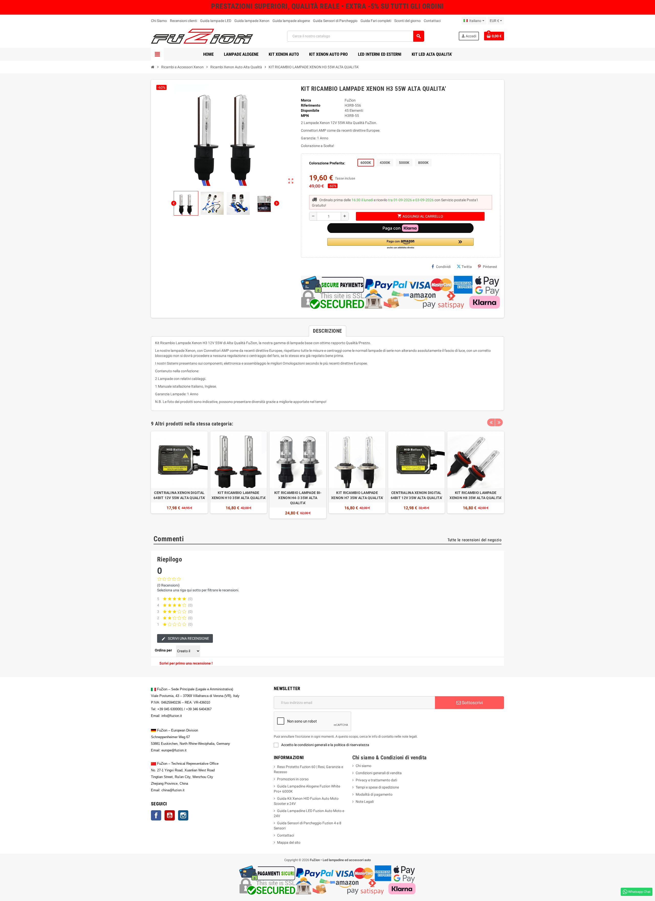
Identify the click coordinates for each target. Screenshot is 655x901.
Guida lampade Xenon (251, 21)
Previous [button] (491, 422)
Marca (306, 100)
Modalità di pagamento (374, 794)
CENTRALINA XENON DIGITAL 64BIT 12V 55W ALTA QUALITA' (179, 495)
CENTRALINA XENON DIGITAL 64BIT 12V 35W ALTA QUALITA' (416, 495)
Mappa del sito (288, 842)
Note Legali (365, 801)
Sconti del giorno (407, 21)
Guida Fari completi (376, 21)
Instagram (183, 815)
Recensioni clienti (183, 21)
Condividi (443, 267)
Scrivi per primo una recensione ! (186, 663)
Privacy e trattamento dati (376, 780)
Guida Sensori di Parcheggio (335, 21)
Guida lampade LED (215, 21)
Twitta (467, 267)
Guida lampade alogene (291, 21)
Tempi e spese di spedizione (377, 787)
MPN (305, 116)
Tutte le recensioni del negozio (474, 539)
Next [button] (499, 422)
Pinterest (490, 267)
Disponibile (310, 110)
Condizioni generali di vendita (379, 773)
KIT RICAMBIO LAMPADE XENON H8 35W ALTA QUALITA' (475, 495)
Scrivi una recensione (188, 638)
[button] (400, 244)
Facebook (156, 815)
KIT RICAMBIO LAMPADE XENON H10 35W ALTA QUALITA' (239, 495)
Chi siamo (363, 766)
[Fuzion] (202, 36)
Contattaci (432, 21)
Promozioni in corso (293, 779)
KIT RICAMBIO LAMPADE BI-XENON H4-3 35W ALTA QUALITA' (298, 498)
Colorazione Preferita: (327, 163)
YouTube (170, 815)
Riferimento (310, 105)
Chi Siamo (159, 21)
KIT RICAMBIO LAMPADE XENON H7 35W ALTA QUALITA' (357, 495)
